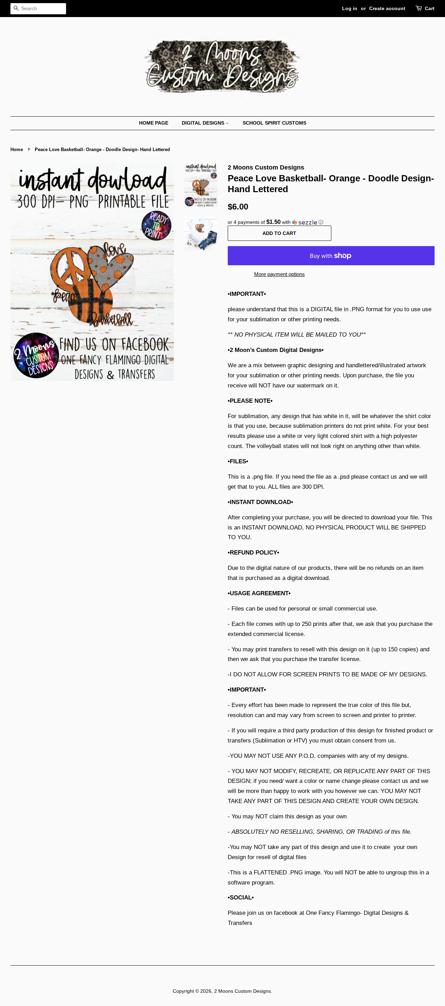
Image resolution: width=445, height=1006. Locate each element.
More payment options (279, 274)
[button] (331, 222)
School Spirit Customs (274, 123)
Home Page (153, 123)
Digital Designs (204, 123)
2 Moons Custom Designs (242, 991)
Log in (349, 8)
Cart (430, 8)
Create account (387, 8)
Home (16, 149)
